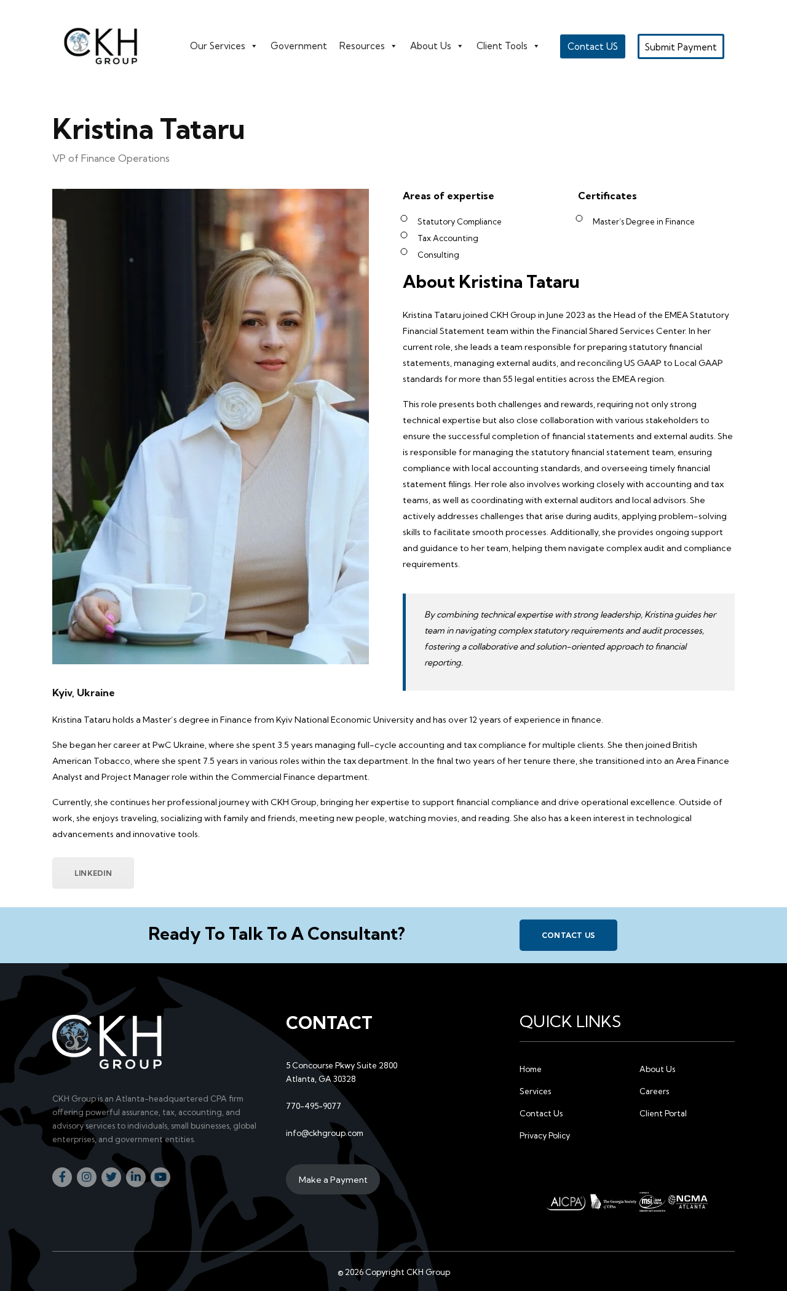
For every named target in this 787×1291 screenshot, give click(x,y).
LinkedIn (93, 873)
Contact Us (568, 935)
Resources (362, 46)
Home (531, 1069)
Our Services (217, 46)
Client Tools (502, 46)
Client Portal (663, 1113)
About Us (430, 46)
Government (299, 46)
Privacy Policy (545, 1135)
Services (535, 1091)
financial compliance (497, 802)
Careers (654, 1091)
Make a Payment (333, 1179)
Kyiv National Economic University (345, 719)
